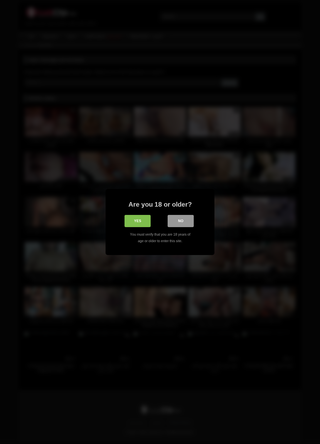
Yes (137, 221)
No (180, 221)
